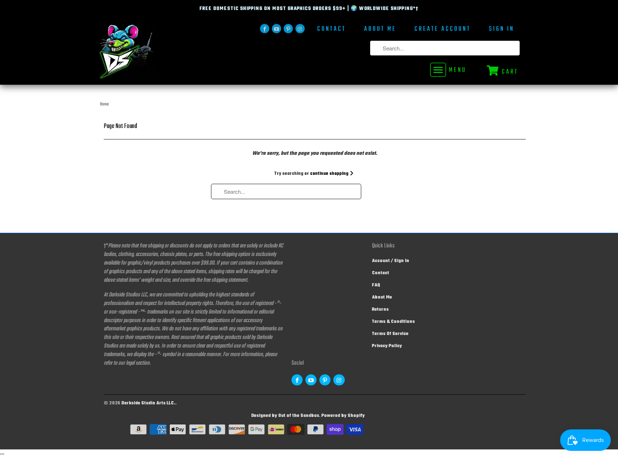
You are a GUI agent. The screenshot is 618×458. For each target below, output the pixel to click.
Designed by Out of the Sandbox (285, 415)
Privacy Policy (387, 346)
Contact (331, 29)
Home (104, 104)
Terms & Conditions (393, 321)
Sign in (501, 29)
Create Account (443, 29)
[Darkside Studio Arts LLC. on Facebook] (264, 28)
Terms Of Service (390, 334)
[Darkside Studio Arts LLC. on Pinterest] (288, 28)
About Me (380, 29)
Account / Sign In (390, 261)
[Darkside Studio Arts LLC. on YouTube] (276, 28)
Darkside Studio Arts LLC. (148, 403)
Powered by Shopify (343, 415)
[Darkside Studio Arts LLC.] (148, 53)
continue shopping (329, 174)
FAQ (376, 285)
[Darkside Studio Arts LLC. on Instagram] (300, 28)
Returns (380, 309)
